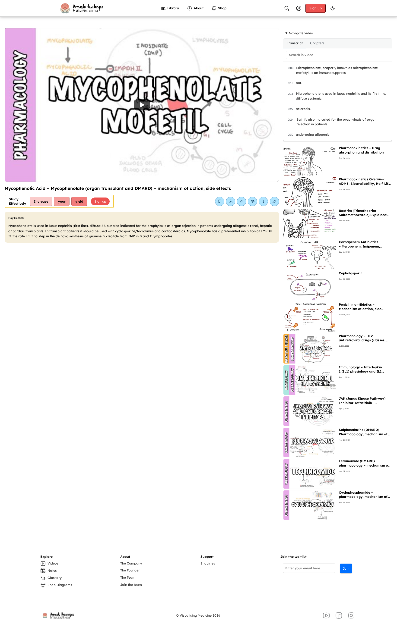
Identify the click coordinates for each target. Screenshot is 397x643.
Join (346, 568)
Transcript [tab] (295, 43)
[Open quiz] (252, 201)
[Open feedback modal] (263, 201)
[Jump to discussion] (230, 201)
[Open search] (287, 8)
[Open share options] (274, 201)
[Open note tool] (241, 201)
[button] (142, 105)
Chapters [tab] (317, 43)
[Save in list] (219, 201)
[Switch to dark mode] (332, 8)
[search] (337, 55)
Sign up (315, 8)
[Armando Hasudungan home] (81, 8)
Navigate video (301, 33)
